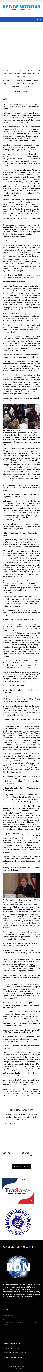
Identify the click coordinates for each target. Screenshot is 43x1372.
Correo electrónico (28, 1154)
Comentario (9, 1123)
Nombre (7, 1153)
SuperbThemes (21, 1369)
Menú (39, 19)
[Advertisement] (21, 44)
